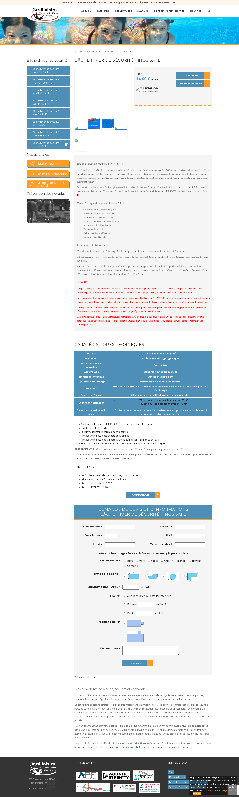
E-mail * (97, 544)
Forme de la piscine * (106, 574)
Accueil (86, 11)
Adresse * (166, 526)
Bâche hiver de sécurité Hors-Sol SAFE (45, 70)
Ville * (168, 535)
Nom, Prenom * (92, 526)
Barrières (103, 11)
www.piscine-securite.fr (124, 747)
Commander (190, 75)
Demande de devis (190, 83)
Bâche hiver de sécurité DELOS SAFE (45, 123)
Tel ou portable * (161, 544)
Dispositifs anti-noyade (169, 11)
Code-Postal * (94, 535)
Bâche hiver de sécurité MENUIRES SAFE (45, 81)
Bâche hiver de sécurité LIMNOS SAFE (45, 134)
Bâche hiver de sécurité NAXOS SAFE (45, 113)
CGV (171, 772)
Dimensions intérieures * (103, 586)
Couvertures (123, 11)
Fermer (196, 793)
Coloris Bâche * (110, 560)
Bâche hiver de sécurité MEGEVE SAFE (45, 92)
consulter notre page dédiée (220, 790)
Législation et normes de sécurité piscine (188, 782)
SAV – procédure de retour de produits (187, 787)
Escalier (115, 595)
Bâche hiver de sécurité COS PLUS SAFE (45, 102)
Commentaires (110, 648)
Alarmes (142, 11)
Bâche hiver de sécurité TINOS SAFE (45, 144)
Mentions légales (177, 777)
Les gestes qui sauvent (43, 219)
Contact (195, 11)
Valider (136, 663)
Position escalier (109, 622)
